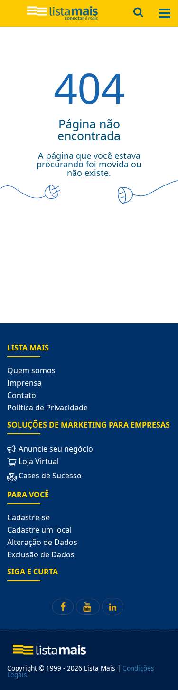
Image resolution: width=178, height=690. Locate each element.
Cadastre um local (39, 530)
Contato (21, 395)
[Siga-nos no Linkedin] (112, 606)
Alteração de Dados (42, 542)
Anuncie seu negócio (55, 449)
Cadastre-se (28, 517)
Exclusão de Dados (41, 554)
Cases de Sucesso (49, 475)
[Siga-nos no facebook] (63, 607)
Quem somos (31, 370)
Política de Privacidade (47, 407)
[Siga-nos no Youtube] (88, 607)
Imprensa (24, 383)
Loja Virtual (38, 461)
